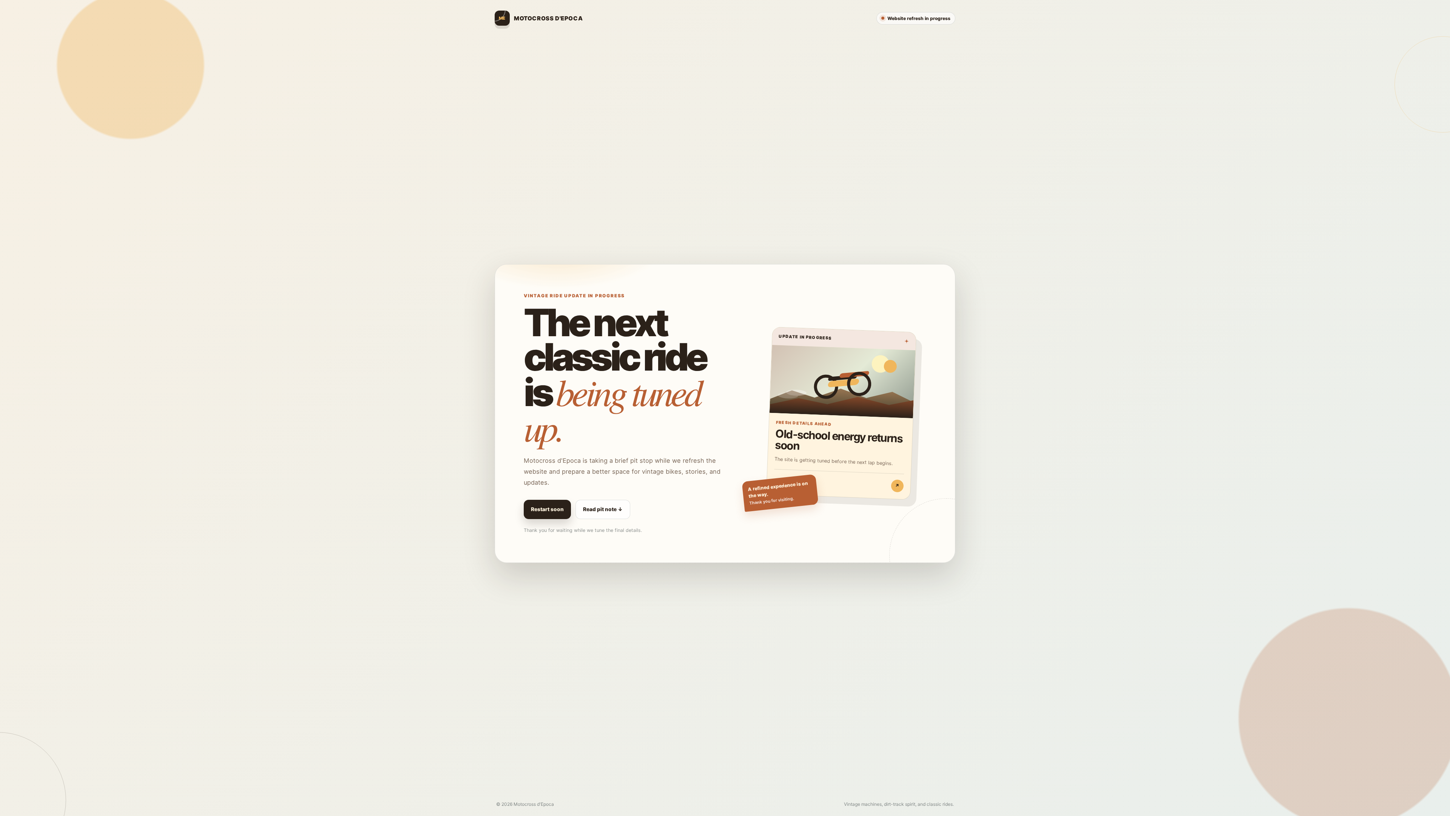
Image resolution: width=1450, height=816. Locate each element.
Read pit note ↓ (603, 509)
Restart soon (547, 509)
